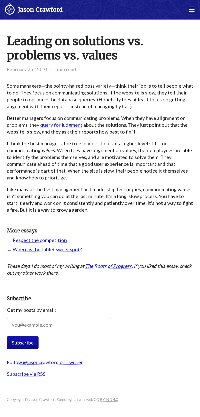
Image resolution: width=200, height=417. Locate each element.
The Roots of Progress (108, 266)
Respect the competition (40, 240)
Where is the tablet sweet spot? (47, 249)
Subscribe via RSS (26, 374)
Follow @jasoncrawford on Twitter (45, 362)
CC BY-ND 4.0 (106, 399)
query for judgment (61, 125)
